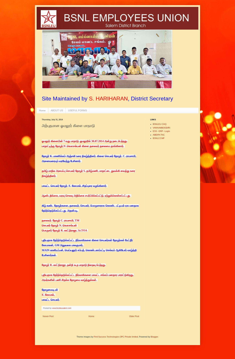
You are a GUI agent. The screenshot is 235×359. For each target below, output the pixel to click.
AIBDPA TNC (159, 135)
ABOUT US (57, 110)
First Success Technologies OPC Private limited (116, 337)
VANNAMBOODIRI (161, 128)
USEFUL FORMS (77, 110)
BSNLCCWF (158, 138)
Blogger (154, 337)
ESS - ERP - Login (161, 131)
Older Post (134, 316)
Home (42, 110)
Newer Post (48, 316)
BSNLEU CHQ (159, 124)
